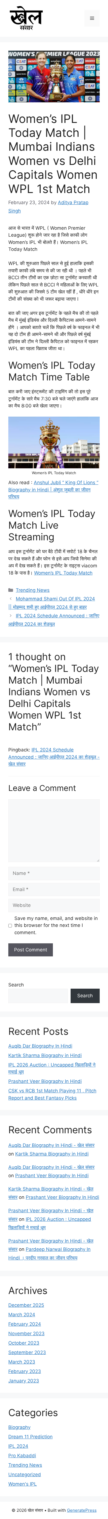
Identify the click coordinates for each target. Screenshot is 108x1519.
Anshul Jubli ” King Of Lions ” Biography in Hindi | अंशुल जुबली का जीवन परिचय (53, 489)
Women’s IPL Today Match (63, 573)
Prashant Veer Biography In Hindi (45, 1081)
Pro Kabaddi (22, 1455)
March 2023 (21, 1362)
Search (16, 985)
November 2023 (26, 1333)
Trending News (33, 590)
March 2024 (21, 1314)
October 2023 (23, 1343)
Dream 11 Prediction (30, 1436)
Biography (19, 1427)
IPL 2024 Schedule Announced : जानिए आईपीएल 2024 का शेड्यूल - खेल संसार (54, 757)
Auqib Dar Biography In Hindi (40, 1046)
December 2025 (26, 1305)
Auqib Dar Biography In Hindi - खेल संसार (51, 1145)
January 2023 (23, 1381)
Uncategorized (24, 1474)
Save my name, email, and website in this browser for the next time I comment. (56, 925)
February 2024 (24, 1324)
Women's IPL (22, 1484)
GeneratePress (82, 1510)
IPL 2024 (18, 1446)
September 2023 (27, 1352)
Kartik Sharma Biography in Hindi (45, 1055)
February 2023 (24, 1371)
